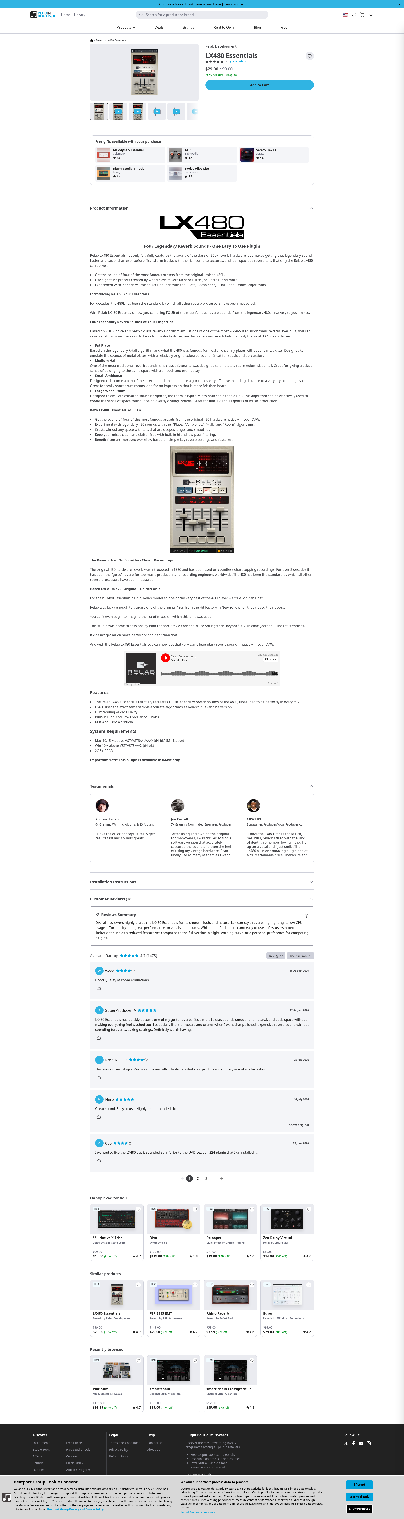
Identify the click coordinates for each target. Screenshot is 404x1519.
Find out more (195, 1475)
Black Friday (74, 1463)
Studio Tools (41, 1450)
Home (66, 14)
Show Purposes (359, 1509)
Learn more (233, 4)
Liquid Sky (281, 1242)
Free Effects (74, 1443)
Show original (299, 1125)
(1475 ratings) (238, 61)
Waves (118, 1394)
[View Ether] (287, 1295)
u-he (164, 1242)
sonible (176, 1394)
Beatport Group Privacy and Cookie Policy (75, 1509)
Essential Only (359, 1497)
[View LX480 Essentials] (116, 1295)
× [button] (400, 4)
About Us (153, 1450)
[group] (117, 1232)
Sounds (38, 1463)
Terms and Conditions (124, 1443)
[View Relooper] (230, 1219)
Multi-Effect (213, 1242)
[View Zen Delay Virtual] (287, 1219)
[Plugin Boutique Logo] (43, 14)
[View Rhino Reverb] (230, 1295)
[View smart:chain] (173, 1370)
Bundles (38, 1470)
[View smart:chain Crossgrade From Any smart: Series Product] (230, 1370)
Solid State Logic (114, 1242)
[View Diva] (173, 1219)
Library (79, 14)
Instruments (41, 1443)
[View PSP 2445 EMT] (173, 1295)
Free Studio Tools (78, 1450)
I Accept (359, 1484)
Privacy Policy (118, 1450)
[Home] (91, 40)
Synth (153, 1242)
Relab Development (221, 46)
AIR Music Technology (290, 1318)
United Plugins (235, 1242)
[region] (202, 1497)
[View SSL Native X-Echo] (116, 1219)
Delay (96, 1242)
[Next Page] (221, 1178)
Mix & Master (101, 1394)
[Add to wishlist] (310, 56)
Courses (72, 1456)
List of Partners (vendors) (198, 1512)
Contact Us (154, 1443)
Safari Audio (227, 1318)
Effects (37, 1456)
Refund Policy (118, 1456)
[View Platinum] (116, 1370)
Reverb (100, 40)
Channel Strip (158, 1394)
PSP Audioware (172, 1318)
